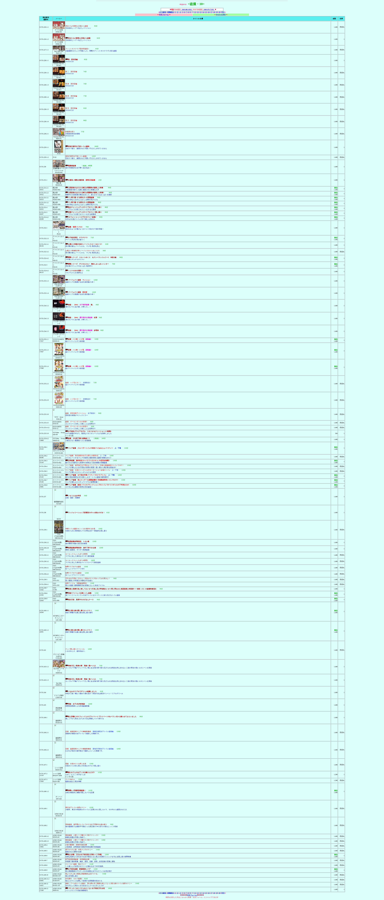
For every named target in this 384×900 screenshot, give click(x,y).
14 (203, 12)
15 (206, 12)
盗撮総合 (170, 12)
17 (211, 12)
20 (219, 12)
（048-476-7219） (209, 9)
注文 (223, 12)
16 (209, 12)
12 (198, 12)
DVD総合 (163, 12)
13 (200, 12)
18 (214, 12)
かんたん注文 (221, 14)
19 (217, 12)
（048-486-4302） (187, 9)
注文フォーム (164, 14)
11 (195, 12)
